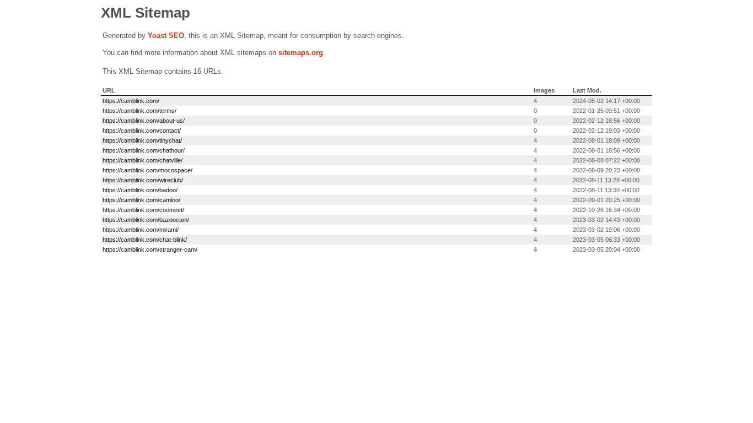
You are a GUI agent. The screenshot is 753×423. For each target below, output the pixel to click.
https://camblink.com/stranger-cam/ (150, 249)
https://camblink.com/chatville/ (142, 160)
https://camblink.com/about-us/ (144, 120)
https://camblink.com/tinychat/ (142, 140)
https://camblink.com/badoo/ (140, 190)
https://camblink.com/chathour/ (144, 150)
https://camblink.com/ (131, 100)
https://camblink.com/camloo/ (141, 200)
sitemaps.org (300, 52)
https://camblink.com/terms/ (139, 110)
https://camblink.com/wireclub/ (143, 180)
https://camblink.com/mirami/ (141, 229)
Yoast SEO (166, 35)
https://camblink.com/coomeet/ (143, 210)
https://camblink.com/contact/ (142, 130)
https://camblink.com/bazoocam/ (146, 219)
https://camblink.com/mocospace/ (147, 170)
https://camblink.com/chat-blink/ (145, 239)
